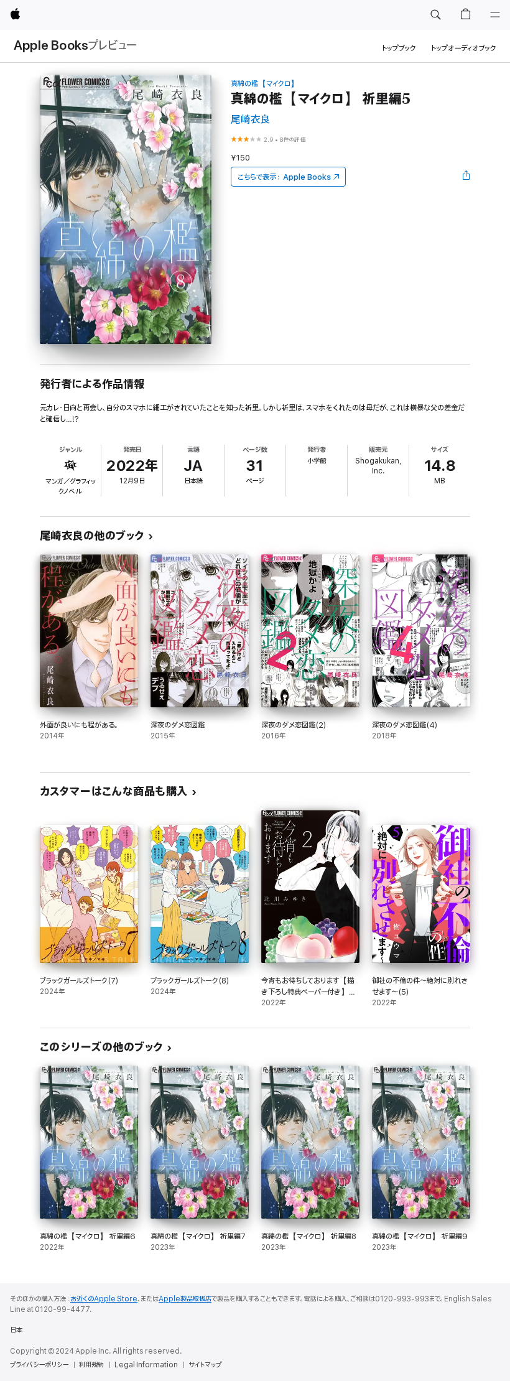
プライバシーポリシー (39, 1364)
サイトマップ (204, 1364)
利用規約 (91, 1364)
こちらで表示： (284, 177)
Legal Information (146, 1364)
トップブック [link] (399, 48)
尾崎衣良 (250, 119)
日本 (16, 1330)
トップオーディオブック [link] (463, 48)
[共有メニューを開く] (466, 176)
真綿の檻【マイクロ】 (265, 83)
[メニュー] (495, 15)
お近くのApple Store (103, 1299)
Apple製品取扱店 (185, 1299)
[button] (435, 15)
